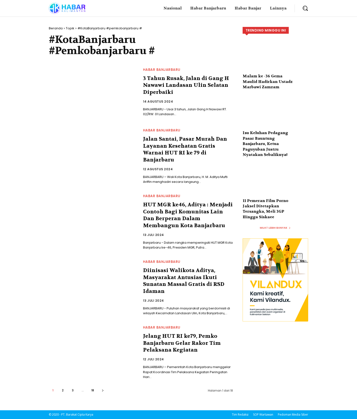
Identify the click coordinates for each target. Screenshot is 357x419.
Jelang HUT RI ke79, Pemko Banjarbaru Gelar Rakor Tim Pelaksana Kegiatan (182, 343)
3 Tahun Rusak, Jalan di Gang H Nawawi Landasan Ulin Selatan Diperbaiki (186, 85)
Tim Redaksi (240, 414)
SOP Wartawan (263, 414)
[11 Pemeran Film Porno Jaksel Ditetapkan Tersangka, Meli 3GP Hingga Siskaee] (275, 184)
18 (92, 390)
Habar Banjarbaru (161, 69)
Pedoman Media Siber (293, 414)
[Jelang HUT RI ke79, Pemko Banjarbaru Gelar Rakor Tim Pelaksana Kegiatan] (93, 352)
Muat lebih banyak (273, 228)
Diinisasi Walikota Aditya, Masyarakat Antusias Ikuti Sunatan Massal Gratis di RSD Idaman (183, 281)
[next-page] (103, 390)
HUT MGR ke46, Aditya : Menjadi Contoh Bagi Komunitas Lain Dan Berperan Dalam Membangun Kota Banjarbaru (188, 215)
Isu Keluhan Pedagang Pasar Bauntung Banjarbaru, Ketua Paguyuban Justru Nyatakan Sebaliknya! (265, 143)
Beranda (56, 28)
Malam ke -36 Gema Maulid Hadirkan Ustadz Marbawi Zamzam (268, 81)
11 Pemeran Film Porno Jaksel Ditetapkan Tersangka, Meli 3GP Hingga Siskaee (265, 208)
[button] (305, 8)
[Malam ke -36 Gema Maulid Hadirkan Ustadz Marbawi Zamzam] (275, 60)
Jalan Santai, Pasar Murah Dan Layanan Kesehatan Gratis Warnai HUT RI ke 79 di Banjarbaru (185, 149)
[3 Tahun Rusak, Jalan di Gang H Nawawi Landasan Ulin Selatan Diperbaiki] (93, 92)
